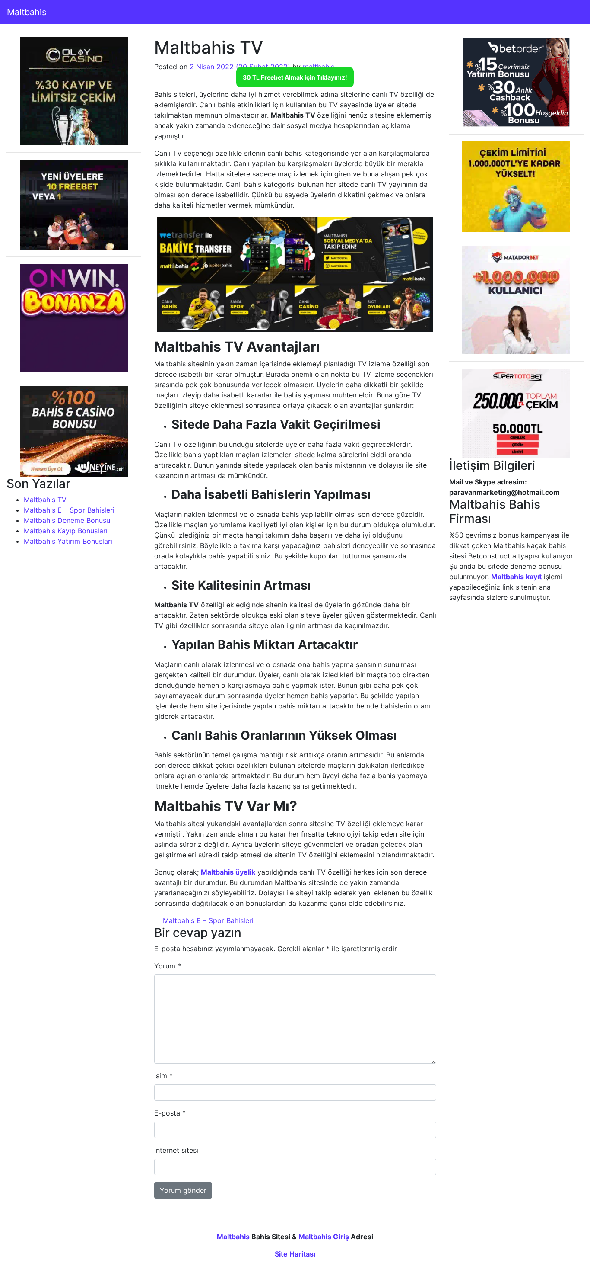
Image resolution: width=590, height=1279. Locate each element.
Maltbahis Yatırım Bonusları (68, 541)
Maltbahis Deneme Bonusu (67, 520)
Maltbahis (26, 12)
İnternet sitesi (176, 1150)
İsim (163, 1075)
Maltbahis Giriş (323, 1236)
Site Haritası (295, 1254)
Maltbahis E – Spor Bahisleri (69, 510)
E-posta (170, 1113)
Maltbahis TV (45, 499)
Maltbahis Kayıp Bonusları (66, 530)
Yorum (167, 966)
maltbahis (318, 66)
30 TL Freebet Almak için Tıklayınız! (295, 77)
